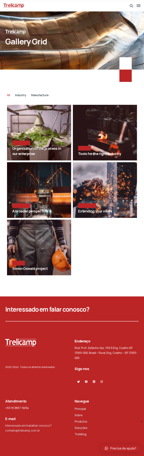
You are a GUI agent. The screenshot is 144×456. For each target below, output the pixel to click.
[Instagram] (102, 382)
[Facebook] (86, 382)
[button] (120, 448)
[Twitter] (78, 382)
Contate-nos (124, 310)
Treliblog (80, 434)
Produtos (81, 421)
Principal (80, 409)
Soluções (81, 428)
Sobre (79, 415)
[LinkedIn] (94, 382)
